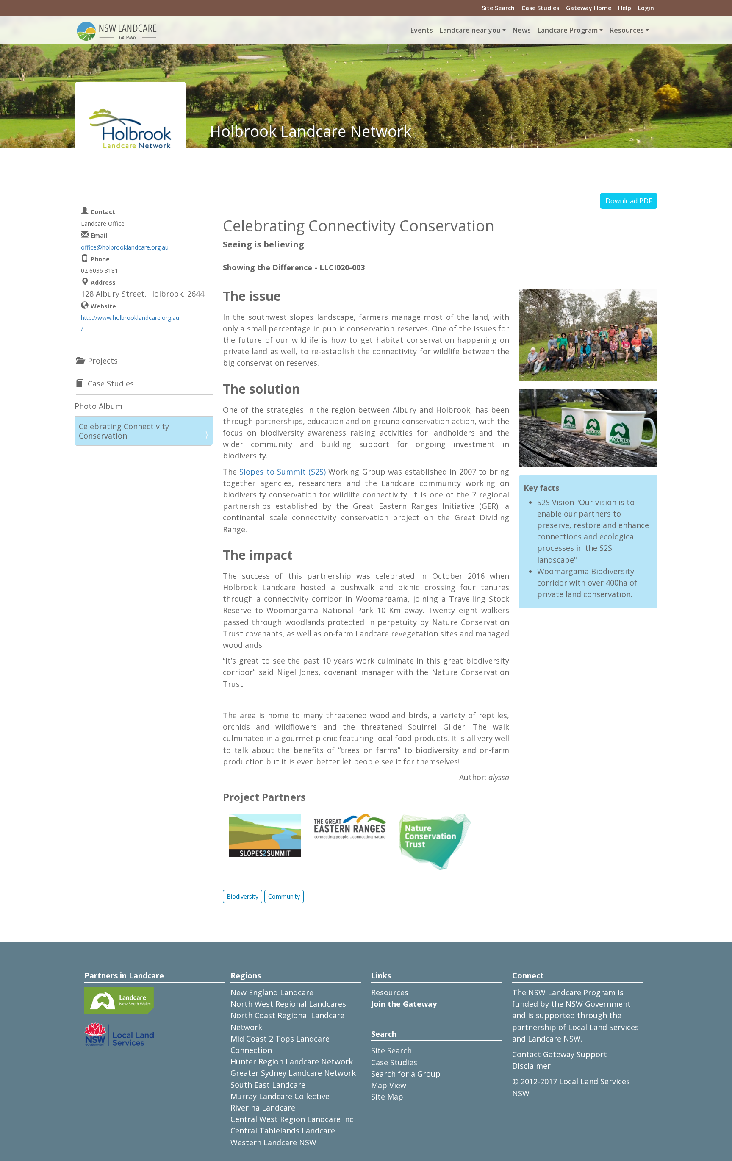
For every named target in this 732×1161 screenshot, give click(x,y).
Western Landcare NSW (273, 1142)
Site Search (498, 8)
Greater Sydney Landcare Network (293, 1073)
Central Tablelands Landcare (282, 1130)
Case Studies (540, 8)
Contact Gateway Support (559, 1054)
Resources (389, 992)
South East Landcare (267, 1085)
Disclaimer (531, 1066)
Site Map (387, 1097)
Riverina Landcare (262, 1108)
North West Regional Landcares (288, 1004)
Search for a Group (406, 1074)
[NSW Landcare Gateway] (117, 30)
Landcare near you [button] (470, 30)
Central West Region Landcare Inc (291, 1119)
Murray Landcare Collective (280, 1096)
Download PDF (628, 201)
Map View (388, 1085)
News (522, 30)
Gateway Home (588, 8)
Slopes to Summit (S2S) (282, 472)
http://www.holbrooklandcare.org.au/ (130, 323)
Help (624, 8)
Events (421, 30)
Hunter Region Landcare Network (291, 1061)
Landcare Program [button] (568, 30)
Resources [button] (627, 30)
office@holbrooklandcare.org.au (125, 247)
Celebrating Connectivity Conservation (124, 431)
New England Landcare (271, 992)
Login (646, 8)
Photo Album (98, 406)
